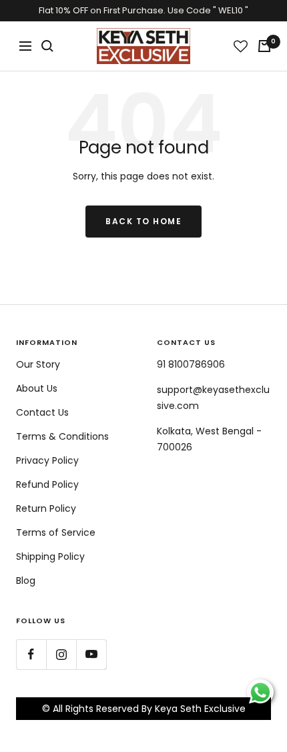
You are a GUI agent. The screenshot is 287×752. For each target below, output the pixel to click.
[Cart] (264, 46)
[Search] (47, 46)
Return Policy (46, 508)
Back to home (143, 221)
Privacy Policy (47, 460)
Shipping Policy (50, 556)
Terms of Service (55, 532)
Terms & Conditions (62, 436)
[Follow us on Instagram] (61, 654)
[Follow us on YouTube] (91, 654)
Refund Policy (47, 484)
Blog (25, 580)
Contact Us (42, 412)
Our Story (38, 364)
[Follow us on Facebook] (31, 654)
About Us (36, 388)
